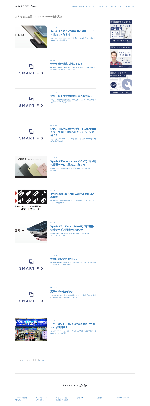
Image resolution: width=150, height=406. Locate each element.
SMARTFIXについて (123, 398)
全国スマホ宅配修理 (21, 398)
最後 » (43, 360)
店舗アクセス (130, 6)
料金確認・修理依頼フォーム (81, 6)
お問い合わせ (40, 400)
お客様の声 (80, 398)
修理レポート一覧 (116, 6)
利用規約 (18, 400)
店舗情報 (99, 398)
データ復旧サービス (42, 398)
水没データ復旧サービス (100, 6)
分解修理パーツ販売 (62, 400)
